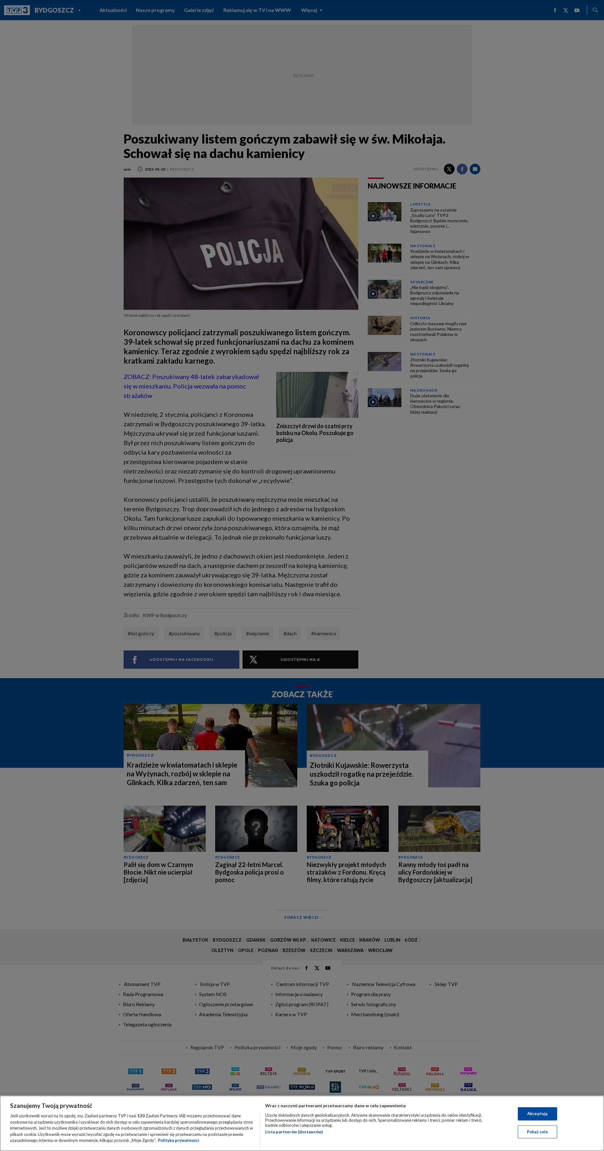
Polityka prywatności (178, 1140)
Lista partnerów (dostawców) (294, 1131)
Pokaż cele (537, 1131)
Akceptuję (537, 1113)
